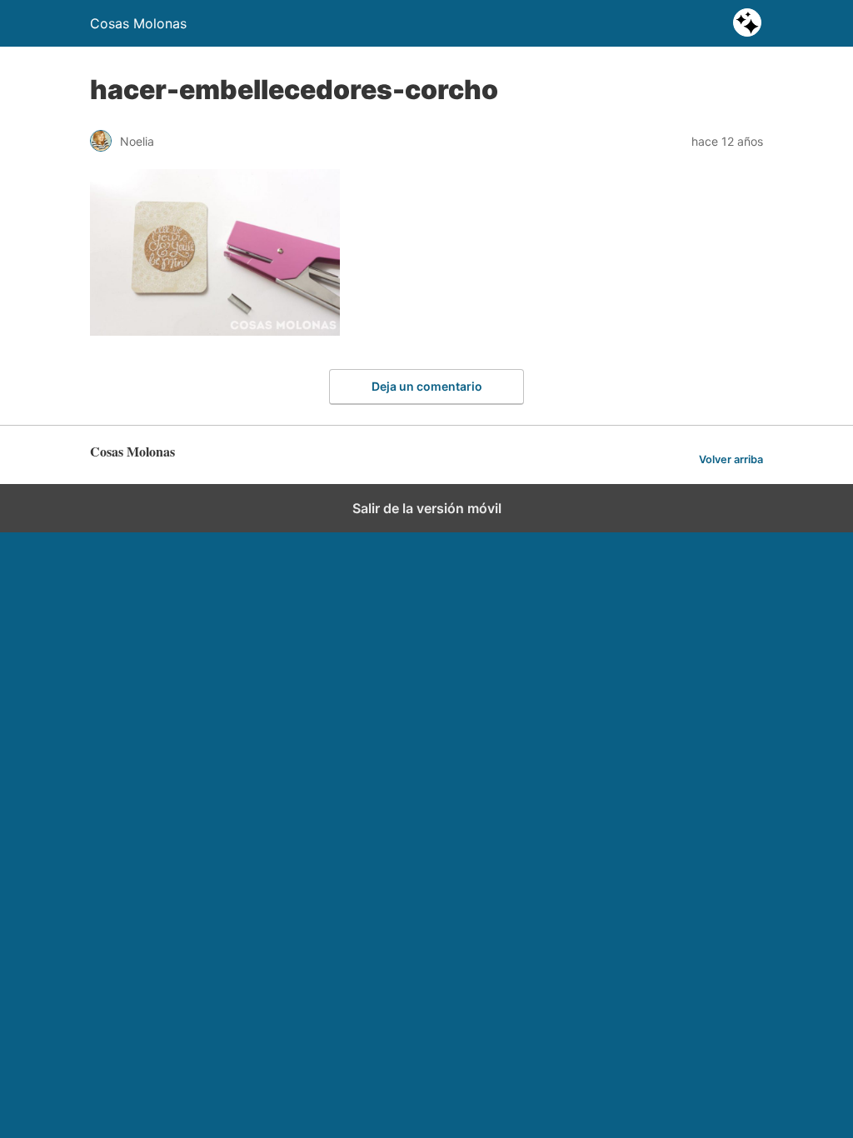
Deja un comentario (427, 386)
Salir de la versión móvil (426, 508)
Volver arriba (731, 459)
